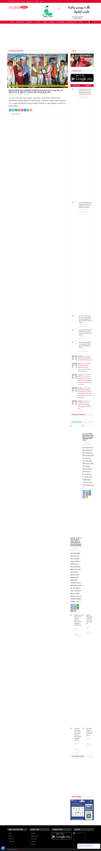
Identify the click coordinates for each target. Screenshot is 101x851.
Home (12, 22)
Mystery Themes (20, 849)
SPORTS (81, 22)
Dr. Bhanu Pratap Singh (24, 94)
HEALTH (45, 22)
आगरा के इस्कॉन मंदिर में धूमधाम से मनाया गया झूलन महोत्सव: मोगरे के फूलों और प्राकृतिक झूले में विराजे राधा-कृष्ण (85, 345)
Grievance (33, 844)
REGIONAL (29, 22)
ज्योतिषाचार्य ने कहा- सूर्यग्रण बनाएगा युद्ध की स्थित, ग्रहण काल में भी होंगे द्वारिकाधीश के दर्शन (84, 378)
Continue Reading (16, 114)
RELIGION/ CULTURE (71, 22)
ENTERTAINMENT (61, 22)
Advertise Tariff (30, 1)
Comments (88, 85)
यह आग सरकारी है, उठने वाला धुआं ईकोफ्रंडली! (84, 402)
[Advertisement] (50, 38)
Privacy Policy (34, 838)
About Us (11, 836)
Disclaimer (33, 841)
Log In (41, 1)
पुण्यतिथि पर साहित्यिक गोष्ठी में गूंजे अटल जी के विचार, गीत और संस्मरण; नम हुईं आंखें (89, 619)
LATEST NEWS (76, 85)
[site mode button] (90, 22)
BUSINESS (52, 22)
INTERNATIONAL (20, 22)
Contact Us (22, 1)
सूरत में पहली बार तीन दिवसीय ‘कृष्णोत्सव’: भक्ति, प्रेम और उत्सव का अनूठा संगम (89, 732)
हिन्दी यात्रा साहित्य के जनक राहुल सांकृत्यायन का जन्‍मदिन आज (84, 365)
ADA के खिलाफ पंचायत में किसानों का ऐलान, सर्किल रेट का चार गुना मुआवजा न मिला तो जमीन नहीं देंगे (85, 391)
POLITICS (38, 22)
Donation (36, 1)
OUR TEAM (11, 841)
